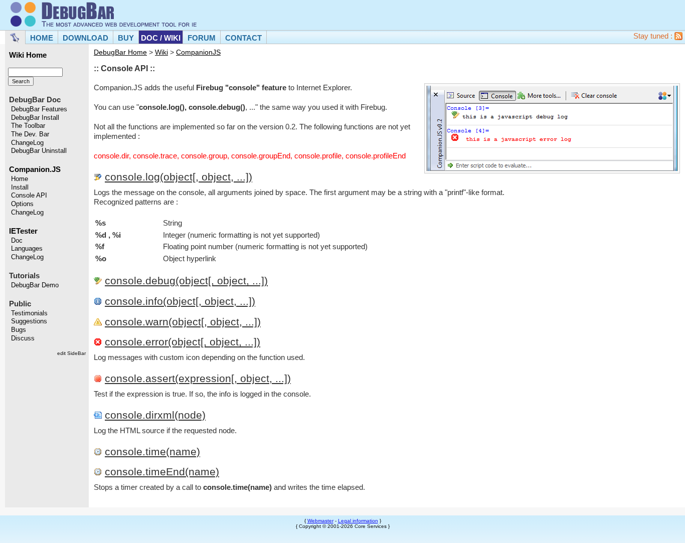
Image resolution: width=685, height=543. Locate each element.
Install (20, 187)
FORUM (202, 38)
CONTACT (243, 38)
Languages (27, 248)
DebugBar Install (35, 117)
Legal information (358, 520)
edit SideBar (71, 353)
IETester (23, 231)
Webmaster (320, 520)
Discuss (23, 338)
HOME (41, 38)
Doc (17, 240)
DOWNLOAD (85, 38)
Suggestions (29, 321)
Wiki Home (28, 55)
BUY (126, 38)
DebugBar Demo (35, 285)
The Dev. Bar (30, 134)
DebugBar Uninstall (39, 150)
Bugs (18, 329)
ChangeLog (27, 142)
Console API (29, 195)
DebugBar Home (120, 52)
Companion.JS (35, 169)
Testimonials (29, 313)
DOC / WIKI (161, 38)
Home (19, 179)
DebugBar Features (39, 109)
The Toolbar (28, 125)
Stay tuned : (653, 36)
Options (22, 204)
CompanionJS (198, 52)
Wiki (161, 52)
